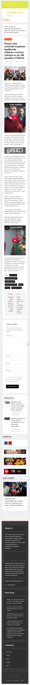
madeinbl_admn (9, 61)
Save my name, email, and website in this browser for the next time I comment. (14, 379)
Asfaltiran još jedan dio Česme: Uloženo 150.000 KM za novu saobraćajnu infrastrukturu (18, 422)
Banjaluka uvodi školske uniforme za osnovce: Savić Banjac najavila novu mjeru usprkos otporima (18, 406)
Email (8, 363)
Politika (8, 662)
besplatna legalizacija (11, 278)
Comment (9, 335)
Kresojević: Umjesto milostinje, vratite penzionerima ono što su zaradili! (12, 3)
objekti (21, 284)
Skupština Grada (16, 287)
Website (8, 370)
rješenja (8, 287)
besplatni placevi (10, 281)
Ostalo (8, 659)
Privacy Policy (15, 680)
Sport (7, 665)
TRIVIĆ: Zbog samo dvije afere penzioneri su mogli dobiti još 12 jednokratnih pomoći (15, 615)
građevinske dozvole (11, 284)
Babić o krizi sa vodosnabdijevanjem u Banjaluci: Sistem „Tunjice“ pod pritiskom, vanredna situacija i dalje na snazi (14, 503)
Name (8, 356)
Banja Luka (8, 39)
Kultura (8, 655)
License (8, 680)
